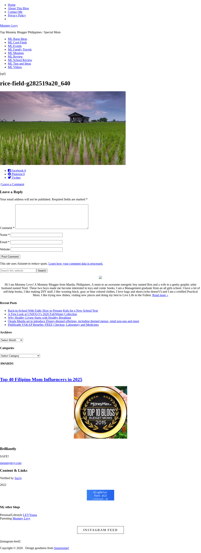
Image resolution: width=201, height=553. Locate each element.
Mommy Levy (9, 25)
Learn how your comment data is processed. (75, 263)
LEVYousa (30, 515)
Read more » (160, 295)
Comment (7, 228)
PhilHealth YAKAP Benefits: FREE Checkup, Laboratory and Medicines (53, 324)
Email (5, 242)
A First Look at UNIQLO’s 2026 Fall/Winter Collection (42, 314)
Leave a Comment (12, 184)
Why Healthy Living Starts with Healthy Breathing (39, 317)
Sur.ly (18, 478)
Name (5, 234)
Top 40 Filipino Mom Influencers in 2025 (41, 379)
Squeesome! (61, 548)
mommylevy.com (10, 463)
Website (5, 249)
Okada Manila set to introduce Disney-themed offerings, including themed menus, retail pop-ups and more (73, 321)
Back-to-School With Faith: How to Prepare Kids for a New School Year (53, 310)
